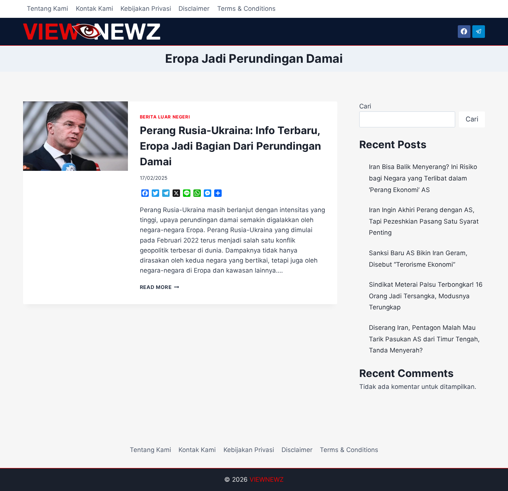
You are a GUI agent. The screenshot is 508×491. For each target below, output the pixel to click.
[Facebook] (464, 31)
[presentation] (75, 136)
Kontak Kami (94, 8)
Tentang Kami (47, 8)
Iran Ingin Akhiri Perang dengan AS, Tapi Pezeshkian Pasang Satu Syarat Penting (424, 221)
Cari (365, 106)
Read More (160, 287)
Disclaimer (194, 8)
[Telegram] (478, 31)
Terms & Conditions (246, 8)
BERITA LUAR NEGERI (165, 117)
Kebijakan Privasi (145, 8)
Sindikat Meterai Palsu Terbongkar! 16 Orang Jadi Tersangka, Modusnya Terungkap (426, 296)
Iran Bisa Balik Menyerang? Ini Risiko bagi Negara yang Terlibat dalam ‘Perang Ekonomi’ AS (423, 178)
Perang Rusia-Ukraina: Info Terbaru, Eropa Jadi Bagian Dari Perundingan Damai (230, 146)
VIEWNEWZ (267, 479)
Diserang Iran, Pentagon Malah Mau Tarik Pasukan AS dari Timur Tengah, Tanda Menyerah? (424, 339)
